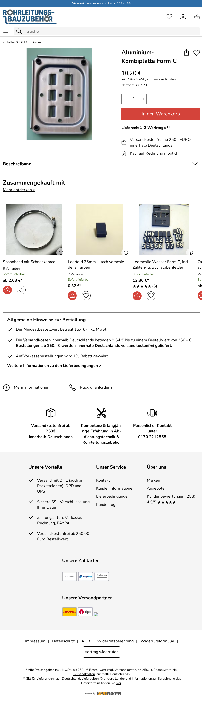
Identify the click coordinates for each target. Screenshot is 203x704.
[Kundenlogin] (183, 17)
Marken (153, 480)
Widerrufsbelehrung (115, 641)
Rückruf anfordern (96, 387)
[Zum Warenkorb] (197, 17)
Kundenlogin (107, 504)
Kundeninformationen (115, 488)
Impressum (35, 641)
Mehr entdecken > (19, 189)
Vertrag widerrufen (102, 652)
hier (118, 683)
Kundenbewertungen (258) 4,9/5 (171, 499)
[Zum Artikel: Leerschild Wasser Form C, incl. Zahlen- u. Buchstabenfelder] (164, 229)
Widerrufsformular (157, 641)
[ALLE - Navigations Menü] (6, 30)
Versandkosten (165, 79)
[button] (186, 52)
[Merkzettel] (169, 17)
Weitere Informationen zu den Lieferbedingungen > (54, 365)
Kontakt (103, 480)
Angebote (156, 488)
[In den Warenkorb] (7, 290)
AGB (85, 641)
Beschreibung (17, 164)
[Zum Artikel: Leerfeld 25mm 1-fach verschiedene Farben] (99, 229)
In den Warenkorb (161, 114)
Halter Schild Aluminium (23, 42)
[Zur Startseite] (30, 16)
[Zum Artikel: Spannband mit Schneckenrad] (34, 229)
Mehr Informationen (31, 387)
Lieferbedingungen (113, 496)
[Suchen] (20, 31)
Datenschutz (63, 641)
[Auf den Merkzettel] (196, 52)
